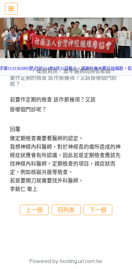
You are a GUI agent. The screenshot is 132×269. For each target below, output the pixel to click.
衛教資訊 (48, 71)
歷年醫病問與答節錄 (87, 71)
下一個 (97, 209)
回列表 (66, 209)
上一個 (34, 209)
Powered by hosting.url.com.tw (66, 261)
